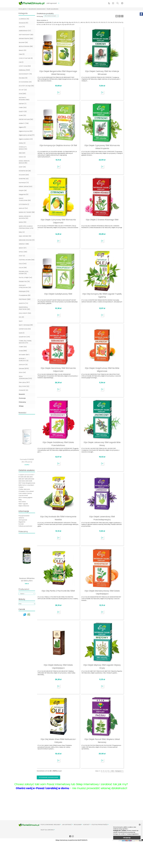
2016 (20, 479)
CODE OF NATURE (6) (26, 58)
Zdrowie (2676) (24, 368)
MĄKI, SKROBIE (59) (25, 236)
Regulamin (22, 522)
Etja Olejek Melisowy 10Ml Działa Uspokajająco (58, 666)
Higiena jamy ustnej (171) (27, 135)
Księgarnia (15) (23, 194)
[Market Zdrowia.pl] (32, 3)
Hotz (20, 502)
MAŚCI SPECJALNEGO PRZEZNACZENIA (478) (26, 227)
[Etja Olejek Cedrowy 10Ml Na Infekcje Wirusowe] (102, 48)
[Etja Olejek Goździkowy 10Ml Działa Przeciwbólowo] (58, 419)
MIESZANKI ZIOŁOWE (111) (27, 240)
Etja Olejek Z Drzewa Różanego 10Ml (102, 219)
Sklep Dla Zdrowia (47, 830)
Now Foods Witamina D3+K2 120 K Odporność (27, 578)
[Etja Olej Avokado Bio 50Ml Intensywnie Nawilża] (58, 493)
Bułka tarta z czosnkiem (26, 485)
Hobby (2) (22, 143)
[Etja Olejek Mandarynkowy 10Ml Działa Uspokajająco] (102, 568)
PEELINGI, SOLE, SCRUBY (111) (23, 273)
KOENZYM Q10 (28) (25, 171)
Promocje (22, 398)
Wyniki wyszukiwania (52, 9)
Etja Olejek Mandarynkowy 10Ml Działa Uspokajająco (102, 592)
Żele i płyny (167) (24, 382)
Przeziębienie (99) (24, 295)
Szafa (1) (21, 333)
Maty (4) (22, 232)
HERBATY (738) (24, 123)
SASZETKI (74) (23, 303)
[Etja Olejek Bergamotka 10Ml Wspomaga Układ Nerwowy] (58, 48)
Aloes (24, 483)
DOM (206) (22, 94)
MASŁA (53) (22, 222)
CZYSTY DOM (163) (25, 66)
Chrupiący (22, 491)
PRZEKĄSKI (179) (24, 291)
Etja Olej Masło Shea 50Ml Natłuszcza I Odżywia (58, 741)
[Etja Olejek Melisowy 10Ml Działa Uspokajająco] (58, 642)
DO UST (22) (23, 90)
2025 (27, 481)
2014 (31, 477)
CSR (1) (21, 62)
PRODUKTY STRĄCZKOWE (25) (25, 286)
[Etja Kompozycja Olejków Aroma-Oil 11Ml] (58, 122)
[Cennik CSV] (28, 615)
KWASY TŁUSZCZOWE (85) (25, 199)
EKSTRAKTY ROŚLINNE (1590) (24, 99)
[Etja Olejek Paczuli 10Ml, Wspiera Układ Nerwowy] (102, 716)
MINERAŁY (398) (24, 244)
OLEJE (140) (22, 264)
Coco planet (30, 491)
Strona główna (23, 9)
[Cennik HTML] (24, 615)
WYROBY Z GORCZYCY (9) (23, 360)
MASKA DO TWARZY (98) (27, 212)
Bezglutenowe (30, 483)
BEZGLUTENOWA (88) (26, 46)
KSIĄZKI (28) (23, 190)
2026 (30, 481)
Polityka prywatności (25, 526)
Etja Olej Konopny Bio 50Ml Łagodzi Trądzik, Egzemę (102, 295)
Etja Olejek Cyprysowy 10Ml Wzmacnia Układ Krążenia (102, 147)
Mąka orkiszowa (24, 506)
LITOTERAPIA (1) (24, 204)
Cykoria (29, 493)
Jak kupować (51, 3)
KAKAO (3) (22, 157)
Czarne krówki (23, 495)
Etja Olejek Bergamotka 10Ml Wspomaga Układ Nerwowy (58, 73)
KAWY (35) (22, 167)
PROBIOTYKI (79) (24, 281)
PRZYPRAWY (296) (25, 299)
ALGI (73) (22, 27)
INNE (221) (22, 153)
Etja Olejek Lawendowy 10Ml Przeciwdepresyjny (102, 518)
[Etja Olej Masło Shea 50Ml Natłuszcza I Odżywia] (58, 716)
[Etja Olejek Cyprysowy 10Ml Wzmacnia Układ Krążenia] (102, 122)
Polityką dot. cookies (119, 830)
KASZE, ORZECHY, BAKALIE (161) (24, 162)
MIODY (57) (22, 248)
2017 (23, 479)
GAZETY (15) (23, 111)
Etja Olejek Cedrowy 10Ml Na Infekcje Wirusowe (102, 73)
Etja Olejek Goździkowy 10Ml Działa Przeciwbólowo (58, 444)
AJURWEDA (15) (24, 19)
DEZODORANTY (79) (25, 74)
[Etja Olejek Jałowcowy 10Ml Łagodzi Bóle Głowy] (102, 419)
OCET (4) (22, 256)
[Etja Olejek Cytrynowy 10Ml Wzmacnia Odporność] (58, 196)
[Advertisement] (71, 807)
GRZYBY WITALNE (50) (26, 119)
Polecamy (22, 402)
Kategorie (23, 13)
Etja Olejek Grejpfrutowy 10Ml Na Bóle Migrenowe (102, 369)
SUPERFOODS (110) (25, 329)
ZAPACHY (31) (23, 365)
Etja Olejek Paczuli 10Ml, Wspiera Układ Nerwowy (102, 741)
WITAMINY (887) (24, 355)
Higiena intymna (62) (25, 131)
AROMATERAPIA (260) (26, 38)
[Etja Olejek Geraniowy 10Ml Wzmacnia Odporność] (58, 345)
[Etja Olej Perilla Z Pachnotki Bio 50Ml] (58, 568)
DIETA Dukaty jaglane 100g (25, 499)
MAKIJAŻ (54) (23, 208)
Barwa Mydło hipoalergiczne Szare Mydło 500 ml (27, 459)
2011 (25, 477)
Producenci (24, 589)
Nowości (22, 394)
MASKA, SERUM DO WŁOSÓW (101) (25, 217)
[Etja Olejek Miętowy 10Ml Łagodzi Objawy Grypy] (102, 642)
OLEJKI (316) (23, 268)
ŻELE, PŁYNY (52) (24, 386)
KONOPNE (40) (24, 179)
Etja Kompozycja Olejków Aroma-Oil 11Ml (58, 145)
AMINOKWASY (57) (25, 31)
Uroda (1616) (23, 351)
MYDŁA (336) (23, 252)
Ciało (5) (21, 54)
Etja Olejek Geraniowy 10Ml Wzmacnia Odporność (58, 369)
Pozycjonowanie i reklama (24, 517)
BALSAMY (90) (23, 42)
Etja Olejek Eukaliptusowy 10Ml (58, 294)
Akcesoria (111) (23, 23)
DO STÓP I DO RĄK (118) (26, 86)
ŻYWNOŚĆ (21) (23, 390)
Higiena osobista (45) (26, 139)
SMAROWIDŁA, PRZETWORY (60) (24, 308)
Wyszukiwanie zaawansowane (36, 9)
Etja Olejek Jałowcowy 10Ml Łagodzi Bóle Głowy (102, 444)
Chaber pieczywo (24, 489)
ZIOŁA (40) (22, 372)
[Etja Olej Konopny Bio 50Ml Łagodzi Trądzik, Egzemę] (102, 271)
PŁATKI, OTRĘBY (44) (25, 277)
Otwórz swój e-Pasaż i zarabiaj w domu (42, 788)
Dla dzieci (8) (23, 78)
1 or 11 (25, 475)
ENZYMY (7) (22, 104)
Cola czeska (22, 493)
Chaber (21, 487)
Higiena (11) (22, 127)
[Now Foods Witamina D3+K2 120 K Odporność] (27, 555)
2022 (32, 479)
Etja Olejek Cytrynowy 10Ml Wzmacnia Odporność (58, 221)
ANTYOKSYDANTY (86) (26, 35)
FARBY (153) (22, 107)
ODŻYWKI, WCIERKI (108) (27, 260)
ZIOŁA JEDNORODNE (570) (25, 377)
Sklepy (21, 406)
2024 (23, 481)
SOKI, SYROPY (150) (25, 313)
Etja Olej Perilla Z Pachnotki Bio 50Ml (58, 590)
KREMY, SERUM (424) (25, 186)
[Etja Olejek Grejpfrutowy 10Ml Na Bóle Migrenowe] (102, 345)
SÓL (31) (21, 317)
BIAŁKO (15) (22, 50)
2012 (28, 477)
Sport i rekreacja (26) (26, 325)
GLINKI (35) (22, 115)
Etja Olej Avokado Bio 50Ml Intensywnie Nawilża (58, 518)
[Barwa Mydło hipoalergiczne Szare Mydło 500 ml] (27, 436)
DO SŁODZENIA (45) (25, 82)
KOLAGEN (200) (24, 175)
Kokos (24, 502)
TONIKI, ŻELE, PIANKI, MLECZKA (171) (25, 342)
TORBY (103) (23, 347)
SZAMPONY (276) (24, 337)
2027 (20, 483)
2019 (29, 479)
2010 (22, 477)
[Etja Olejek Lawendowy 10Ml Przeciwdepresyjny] (102, 493)
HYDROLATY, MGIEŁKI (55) (23, 148)
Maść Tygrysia (23, 504)
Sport (21, 321)
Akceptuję (127, 838)
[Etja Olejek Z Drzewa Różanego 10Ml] (102, 196)
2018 (26, 479)
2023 (20, 481)
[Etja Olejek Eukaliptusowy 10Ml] (58, 271)
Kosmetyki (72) (24, 183)
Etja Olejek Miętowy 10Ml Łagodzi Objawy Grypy (102, 666)
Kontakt (21, 524)
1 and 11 (21, 475)
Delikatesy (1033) (24, 70)
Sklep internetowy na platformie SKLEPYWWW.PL (71, 840)
